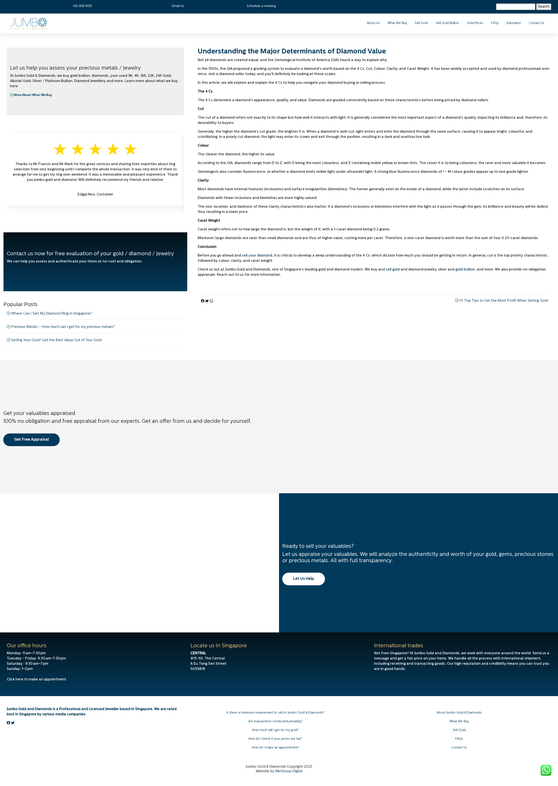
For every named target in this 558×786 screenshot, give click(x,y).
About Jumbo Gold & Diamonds (459, 712)
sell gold (393, 269)
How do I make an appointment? (275, 747)
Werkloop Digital (289, 771)
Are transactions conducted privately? (275, 721)
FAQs (495, 23)
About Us (373, 23)
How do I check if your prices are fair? (275, 739)
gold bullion (465, 269)
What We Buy (397, 23)
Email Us (178, 6)
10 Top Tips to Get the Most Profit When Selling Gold (503, 301)
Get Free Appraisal (31, 440)
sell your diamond (257, 255)
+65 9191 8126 (82, 6)
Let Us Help (303, 579)
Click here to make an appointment (36, 679)
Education (514, 23)
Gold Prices (475, 23)
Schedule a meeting (261, 6)
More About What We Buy (32, 95)
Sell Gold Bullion (447, 23)
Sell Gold (421, 23)
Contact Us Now (22, 270)
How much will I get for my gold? (275, 730)
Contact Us (536, 23)
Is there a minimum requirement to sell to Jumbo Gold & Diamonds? (275, 712)
